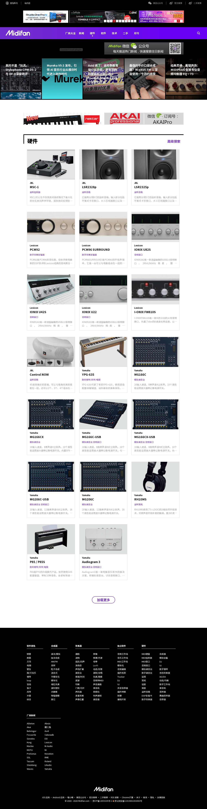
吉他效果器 (164, 672)
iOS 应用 (46, 797)
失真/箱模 (97, 676)
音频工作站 (122, 653)
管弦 (29, 669)
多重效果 (79, 695)
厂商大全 (70, 33)
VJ (118, 684)
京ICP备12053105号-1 (102, 800)
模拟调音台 (147, 669)
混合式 (54, 672)
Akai (29, 727)
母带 (95, 661)
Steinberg (32, 764)
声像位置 (79, 699)
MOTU (30, 749)
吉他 (29, 684)
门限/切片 (80, 688)
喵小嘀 (70, 797)
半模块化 (55, 676)
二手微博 (197, 3)
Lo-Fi (95, 665)
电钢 (29, 665)
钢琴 (29, 676)
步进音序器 (122, 688)
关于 (138, 797)
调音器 (96, 699)
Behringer (31, 731)
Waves (30, 768)
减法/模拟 (55, 653)
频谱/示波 (97, 657)
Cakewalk (49, 734)
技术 (114, 33)
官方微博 (178, 3)
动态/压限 (97, 669)
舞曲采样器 (164, 695)
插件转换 (121, 691)
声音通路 (97, 684)
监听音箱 (146, 691)
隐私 (152, 797)
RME (47, 757)
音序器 (162, 699)
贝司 (29, 661)
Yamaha (48, 768)
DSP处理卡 (147, 695)
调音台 (78, 672)
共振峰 (54, 691)
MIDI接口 (146, 661)
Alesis (47, 723)
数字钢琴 (163, 669)
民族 (29, 657)
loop (29, 680)
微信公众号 (158, 3)
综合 (29, 699)
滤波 (77, 680)
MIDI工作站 (122, 661)
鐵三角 (48, 727)
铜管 (29, 653)
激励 (77, 653)
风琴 (29, 691)
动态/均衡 (164, 680)
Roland (48, 761)
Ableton (30, 723)
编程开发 (121, 699)
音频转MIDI (98, 680)
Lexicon (48, 742)
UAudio (48, 764)
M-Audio (49, 746)
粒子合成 (55, 669)
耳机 (144, 680)
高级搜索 (173, 141)
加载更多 (103, 599)
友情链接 (161, 797)
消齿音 (78, 665)
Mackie (30, 746)
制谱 (119, 695)
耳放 (144, 688)
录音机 (96, 688)
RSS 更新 (115, 797)
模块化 (54, 680)
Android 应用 (58, 797)
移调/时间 (80, 676)
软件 (103, 33)
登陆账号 (14, 3)
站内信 (27, 3)
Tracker (121, 676)
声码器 (78, 691)
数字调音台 (147, 672)
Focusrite (31, 734)
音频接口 (146, 665)
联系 (145, 797)
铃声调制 (97, 695)
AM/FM (54, 661)
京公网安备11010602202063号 (128, 800)
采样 (53, 665)
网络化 (96, 691)
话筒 (144, 676)
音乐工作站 (122, 657)
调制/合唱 (97, 672)
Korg (29, 742)
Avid (47, 731)
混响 (77, 657)
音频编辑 (121, 669)
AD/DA (162, 676)
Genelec (31, 738)
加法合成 (55, 657)
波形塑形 (55, 688)
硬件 (92, 33)
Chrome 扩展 (127, 797)
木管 (29, 695)
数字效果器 (147, 699)
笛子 (29, 688)
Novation (49, 753)
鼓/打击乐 (31, 672)
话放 (144, 684)
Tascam (30, 761)
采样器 (162, 691)
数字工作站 (164, 684)
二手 (125, 33)
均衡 (77, 684)
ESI (46, 738)
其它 (53, 699)
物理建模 (55, 695)
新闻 (81, 33)
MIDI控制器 (147, 657)
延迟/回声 (80, 661)
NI (46, 749)
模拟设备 (163, 657)
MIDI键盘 (146, 653)
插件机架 (121, 672)
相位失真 (55, 684)
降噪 (95, 653)
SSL (29, 757)
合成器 (162, 653)
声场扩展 (79, 669)
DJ (118, 680)
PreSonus (31, 753)
